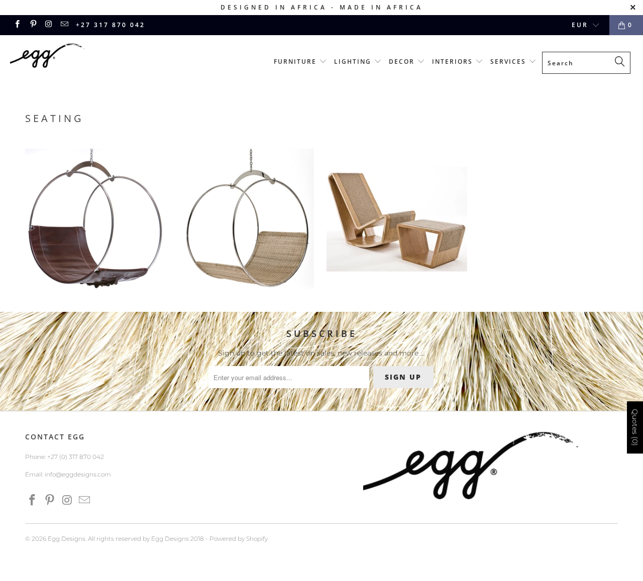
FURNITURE (296, 61)
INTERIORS (453, 61)
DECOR (403, 61)
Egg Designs (66, 538)
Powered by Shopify (238, 538)
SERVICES (509, 61)
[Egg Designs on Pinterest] (32, 25)
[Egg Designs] (56, 57)
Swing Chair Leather (95, 219)
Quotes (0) (634, 427)
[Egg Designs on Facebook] (17, 25)
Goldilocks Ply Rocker (397, 219)
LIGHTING (354, 61)
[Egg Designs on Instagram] (48, 25)
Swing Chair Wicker (246, 219)
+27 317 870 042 (110, 25)
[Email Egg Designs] (64, 25)
